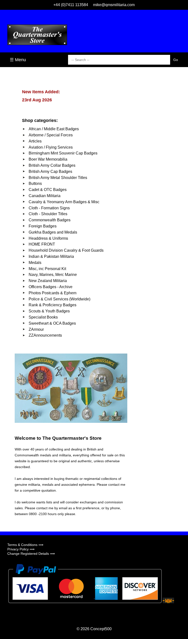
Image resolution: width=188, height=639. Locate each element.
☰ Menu (18, 59)
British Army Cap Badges (50, 171)
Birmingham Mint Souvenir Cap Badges (63, 153)
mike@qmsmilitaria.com (114, 5)
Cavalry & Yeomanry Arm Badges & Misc (64, 202)
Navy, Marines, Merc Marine (53, 274)
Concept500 (101, 629)
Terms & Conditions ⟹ (25, 545)
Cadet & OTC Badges (48, 190)
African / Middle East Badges (54, 129)
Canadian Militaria (44, 196)
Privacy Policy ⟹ (21, 549)
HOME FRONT (42, 244)
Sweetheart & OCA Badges (52, 323)
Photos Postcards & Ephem (52, 293)
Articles (35, 141)
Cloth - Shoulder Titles (48, 214)
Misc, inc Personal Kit (47, 269)
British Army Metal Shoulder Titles (58, 178)
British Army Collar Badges (52, 165)
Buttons (35, 183)
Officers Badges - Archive (50, 287)
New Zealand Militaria (48, 281)
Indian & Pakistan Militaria (51, 256)
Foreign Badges (43, 226)
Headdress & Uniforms (48, 238)
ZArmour (36, 329)
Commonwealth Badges (49, 220)
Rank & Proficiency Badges (52, 305)
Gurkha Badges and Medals (53, 232)
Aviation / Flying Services (51, 147)
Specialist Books (43, 317)
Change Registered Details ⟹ (31, 554)
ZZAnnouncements (45, 335)
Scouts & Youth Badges (49, 311)
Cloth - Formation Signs (49, 208)
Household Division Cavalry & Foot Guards (66, 250)
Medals (35, 262)
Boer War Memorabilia (48, 159)
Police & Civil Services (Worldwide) (59, 299)
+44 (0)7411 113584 (70, 5)
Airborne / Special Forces (51, 135)
